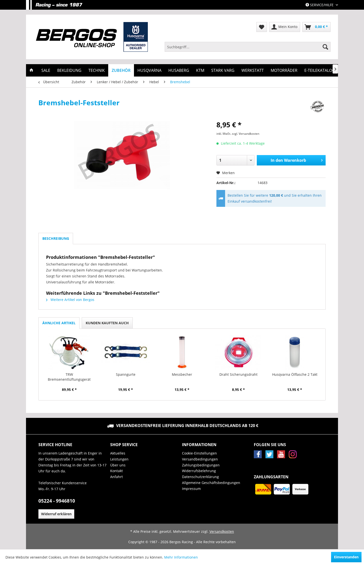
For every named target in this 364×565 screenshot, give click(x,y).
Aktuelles (117, 453)
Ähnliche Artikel (59, 323)
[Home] (31, 70)
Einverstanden (346, 557)
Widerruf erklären (56, 513)
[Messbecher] (182, 352)
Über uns (118, 465)
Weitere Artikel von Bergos (72, 299)
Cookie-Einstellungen (199, 453)
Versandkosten (221, 531)
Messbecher (182, 374)
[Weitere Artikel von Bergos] (318, 107)
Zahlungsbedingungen (201, 465)
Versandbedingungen (200, 459)
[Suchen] (325, 47)
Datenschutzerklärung (200, 476)
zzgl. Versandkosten (245, 134)
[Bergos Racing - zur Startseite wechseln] (92, 37)
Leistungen (119, 459)
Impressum (191, 488)
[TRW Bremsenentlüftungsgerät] (69, 352)
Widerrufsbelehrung (199, 470)
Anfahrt (116, 476)
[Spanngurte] (125, 352)
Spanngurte (125, 374)
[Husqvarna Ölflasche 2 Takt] (294, 352)
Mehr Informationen (181, 557)
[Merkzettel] (261, 27)
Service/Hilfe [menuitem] (322, 4)
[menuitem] (248, 47)
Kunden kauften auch (107, 323)
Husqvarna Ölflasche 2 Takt (294, 374)
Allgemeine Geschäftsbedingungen (211, 482)
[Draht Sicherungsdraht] (238, 352)
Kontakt (116, 470)
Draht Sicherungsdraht (238, 374)
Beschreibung (55, 238)
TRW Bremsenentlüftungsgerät (69, 377)
